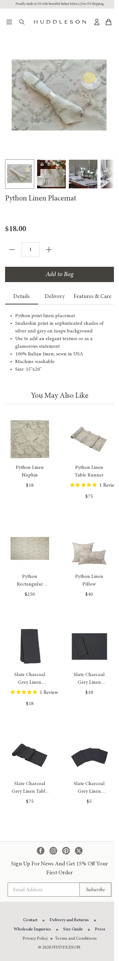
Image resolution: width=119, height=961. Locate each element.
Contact (30, 920)
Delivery (55, 297)
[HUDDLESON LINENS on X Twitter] (79, 851)
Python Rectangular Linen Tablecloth (29, 584)
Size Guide (73, 929)
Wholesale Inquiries (32, 929)
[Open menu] (9, 22)
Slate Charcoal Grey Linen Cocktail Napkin (89, 791)
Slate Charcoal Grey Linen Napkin (29, 682)
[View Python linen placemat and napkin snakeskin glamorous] (83, 174)
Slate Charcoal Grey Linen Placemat (89, 682)
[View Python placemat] (19, 174)
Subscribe (95, 889)
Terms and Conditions (76, 938)
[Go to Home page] (60, 22)
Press (100, 929)
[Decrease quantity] (12, 250)
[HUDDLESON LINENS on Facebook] (40, 851)
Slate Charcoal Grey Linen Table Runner (30, 791)
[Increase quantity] (49, 250)
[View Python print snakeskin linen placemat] (51, 174)
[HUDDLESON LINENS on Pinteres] (66, 851)
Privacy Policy (35, 938)
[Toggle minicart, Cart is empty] (108, 22)
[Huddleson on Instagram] (53, 851)
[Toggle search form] (22, 22)
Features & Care (92, 297)
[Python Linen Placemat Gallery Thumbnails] (59, 174)
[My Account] (97, 22)
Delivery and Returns (69, 920)
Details (21, 297)
